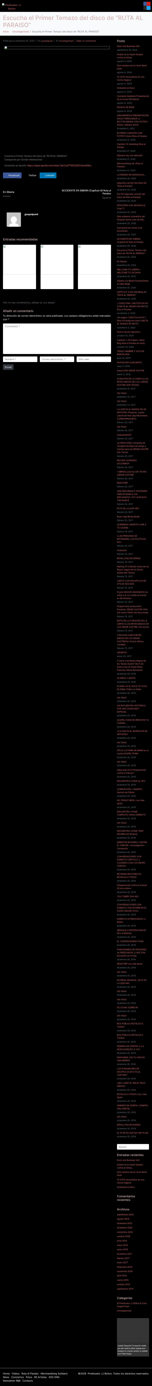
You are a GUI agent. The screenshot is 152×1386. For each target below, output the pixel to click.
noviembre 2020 (125, 1232)
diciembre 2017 (124, 1254)
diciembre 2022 (124, 1223)
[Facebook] (145, 4)
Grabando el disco (126, 88)
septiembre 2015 (125, 1288)
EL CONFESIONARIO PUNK (130, 941)
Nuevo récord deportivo (128, 332)
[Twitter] (149, 8)
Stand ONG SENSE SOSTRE (130, 370)
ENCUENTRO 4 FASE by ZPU (131, 781)
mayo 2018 (122, 1245)
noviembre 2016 (125, 1271)
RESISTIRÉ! (122, 483)
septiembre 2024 (125, 1214)
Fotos (29, 1377)
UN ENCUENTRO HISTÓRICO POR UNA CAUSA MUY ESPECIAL (131, 708)
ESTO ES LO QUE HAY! (128, 508)
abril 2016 (122, 1275)
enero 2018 (122, 1249)
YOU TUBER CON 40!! (127, 896)
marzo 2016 (123, 1280)
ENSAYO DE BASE (125, 107)
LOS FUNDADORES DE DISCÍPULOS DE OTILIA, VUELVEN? (129, 1071)
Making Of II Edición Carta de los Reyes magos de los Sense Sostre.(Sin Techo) (133, 569)
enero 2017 (122, 1262)
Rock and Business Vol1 (128, 46)
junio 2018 (122, 1240)
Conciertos (17, 1377)
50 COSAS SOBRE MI (127, 1007)
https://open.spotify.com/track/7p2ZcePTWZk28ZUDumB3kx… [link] (60, 165)
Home (6, 1373)
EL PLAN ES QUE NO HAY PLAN (132, 1133)
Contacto (27, 1380)
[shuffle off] (143, 1321)
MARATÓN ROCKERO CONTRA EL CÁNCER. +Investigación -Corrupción (132, 845)
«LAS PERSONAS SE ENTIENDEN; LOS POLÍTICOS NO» (131, 539)
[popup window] (146, 1321)
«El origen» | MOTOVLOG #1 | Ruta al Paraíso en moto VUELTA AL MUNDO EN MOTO (132, 320)
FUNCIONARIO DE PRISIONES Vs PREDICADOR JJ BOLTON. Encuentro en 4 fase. (131, 952)
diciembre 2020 (124, 1227)
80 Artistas (40, 1377)
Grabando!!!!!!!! (124, 435)
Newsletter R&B (11, 1380)
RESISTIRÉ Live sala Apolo (129, 963)
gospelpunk (47, 41)
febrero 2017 (123, 1258)
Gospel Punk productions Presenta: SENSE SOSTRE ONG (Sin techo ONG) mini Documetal (132, 609)
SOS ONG (54, 1377)
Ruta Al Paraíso (30, 1373)
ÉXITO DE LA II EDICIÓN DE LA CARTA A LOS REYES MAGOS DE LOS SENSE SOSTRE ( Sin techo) (133, 623)
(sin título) (121, 393)
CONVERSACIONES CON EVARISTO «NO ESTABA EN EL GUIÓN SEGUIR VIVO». (132, 907)
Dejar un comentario (86, 41)
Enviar (8, 367)
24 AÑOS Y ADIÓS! (126, 678)
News (6, 1377)
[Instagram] (145, 8)
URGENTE (122, 652)
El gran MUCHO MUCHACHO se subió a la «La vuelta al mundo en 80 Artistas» (132, 595)
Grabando (122, 550)
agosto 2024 (123, 1219)
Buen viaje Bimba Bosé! (128, 516)
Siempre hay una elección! (129, 155)
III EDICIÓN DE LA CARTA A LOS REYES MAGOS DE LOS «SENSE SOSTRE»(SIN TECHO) (132, 381)
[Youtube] (149, 4)
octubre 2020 (123, 1236)
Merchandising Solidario (54, 1373)
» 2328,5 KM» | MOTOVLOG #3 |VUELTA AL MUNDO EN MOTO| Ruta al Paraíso (132, 306)
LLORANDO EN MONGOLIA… (131, 174)
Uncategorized (66, 41)
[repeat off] (139, 1321)
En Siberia (122, 261)
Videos (15, 1373)
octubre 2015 (123, 1284)
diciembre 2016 (124, 1267)
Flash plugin (127, 1353)
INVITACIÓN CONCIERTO (129, 362)
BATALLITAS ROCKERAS (128, 558)
